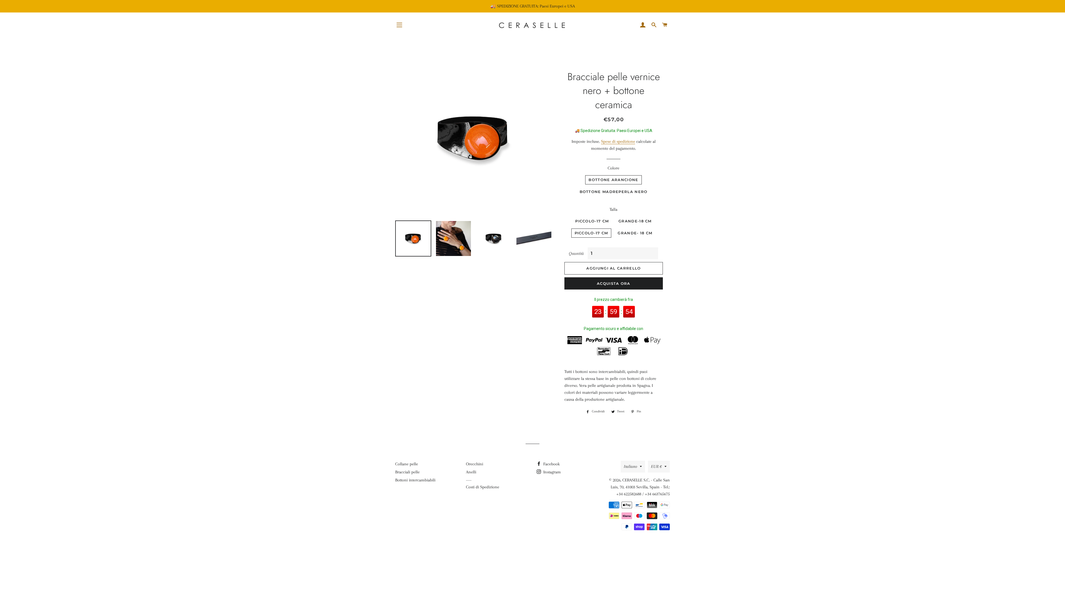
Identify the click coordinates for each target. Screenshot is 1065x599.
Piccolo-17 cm (592, 221)
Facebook (551, 463)
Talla (613, 209)
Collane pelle (406, 463)
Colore (613, 168)
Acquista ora (613, 283)
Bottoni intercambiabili (415, 480)
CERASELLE (632, 480)
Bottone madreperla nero (614, 191)
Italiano (630, 466)
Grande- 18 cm (635, 233)
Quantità (576, 253)
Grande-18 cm (635, 221)
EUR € (656, 466)
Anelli (471, 471)
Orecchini (474, 463)
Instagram (551, 471)
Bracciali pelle (407, 471)
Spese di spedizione (618, 141)
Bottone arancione (613, 179)
